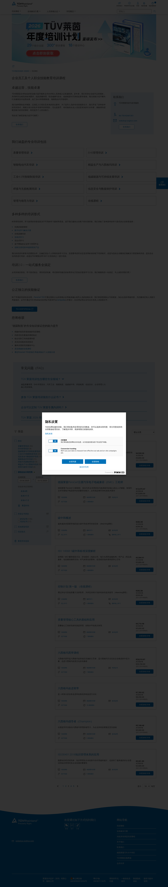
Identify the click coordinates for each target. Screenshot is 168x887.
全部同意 (72, 461)
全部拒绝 (95, 461)
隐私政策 (48, 434)
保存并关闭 (84, 467)
